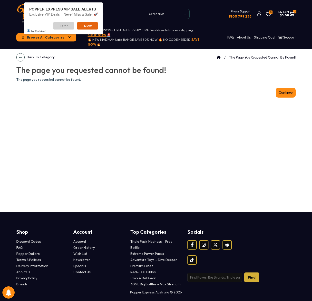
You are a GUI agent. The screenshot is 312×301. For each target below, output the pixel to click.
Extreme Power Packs (147, 253)
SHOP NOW (97, 35)
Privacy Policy (26, 278)
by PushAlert (38, 31)
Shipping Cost (264, 37)
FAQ (230, 37)
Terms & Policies (28, 260)
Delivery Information (32, 266)
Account (79, 241)
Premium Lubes (141, 266)
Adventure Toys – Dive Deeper (153, 260)
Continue (286, 92)
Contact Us (82, 272)
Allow (88, 25)
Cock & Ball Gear (143, 278)
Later (64, 25)
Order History (84, 247)
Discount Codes (28, 241)
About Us (244, 37)
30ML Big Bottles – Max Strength (155, 284)
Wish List (80, 253)
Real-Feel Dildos (143, 272)
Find (251, 277)
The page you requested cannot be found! (262, 57)
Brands (22, 284)
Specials (79, 266)
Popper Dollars (28, 253)
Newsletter (81, 260)
